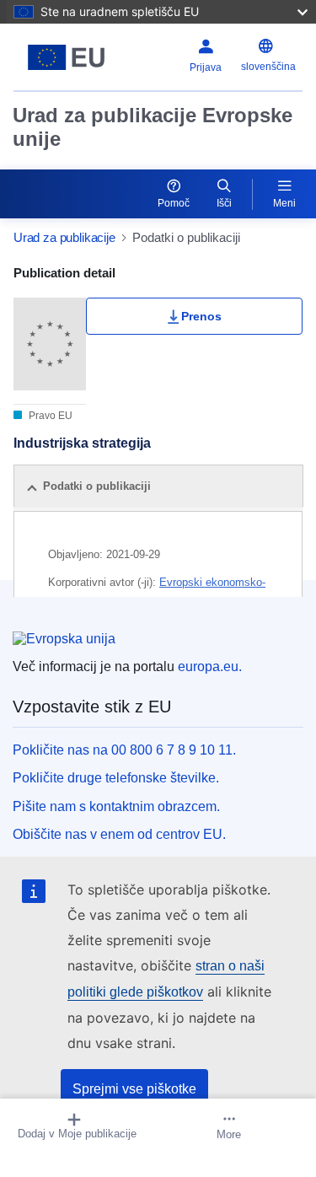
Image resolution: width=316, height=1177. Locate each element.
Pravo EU (49, 416)
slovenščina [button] (268, 67)
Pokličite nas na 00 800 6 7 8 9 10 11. (124, 750)
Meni (284, 203)
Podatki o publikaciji (97, 486)
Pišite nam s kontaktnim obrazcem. (116, 806)
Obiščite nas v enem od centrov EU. (119, 834)
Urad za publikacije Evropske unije (152, 127)
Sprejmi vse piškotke (134, 1089)
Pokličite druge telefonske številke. (116, 778)
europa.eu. (210, 666)
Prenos (201, 316)
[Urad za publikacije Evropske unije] (66, 57)
